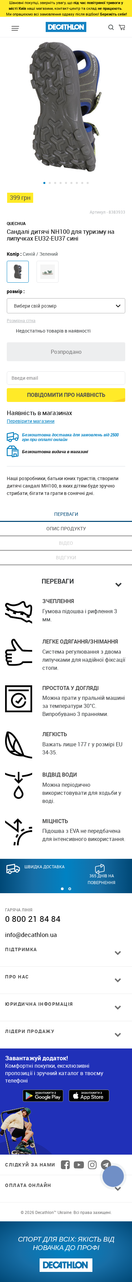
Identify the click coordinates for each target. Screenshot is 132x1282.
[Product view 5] (66, 183)
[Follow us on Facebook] (65, 1165)
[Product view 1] (44, 183)
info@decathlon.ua (31, 935)
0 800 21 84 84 (33, 918)
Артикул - (99, 212)
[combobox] (66, 305)
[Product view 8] (82, 183)
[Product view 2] (50, 183)
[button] (62, 889)
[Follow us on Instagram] (92, 1165)
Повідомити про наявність (66, 395)
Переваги (66, 514)
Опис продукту (66, 528)
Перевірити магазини (30, 421)
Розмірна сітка (21, 320)
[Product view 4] (61, 183)
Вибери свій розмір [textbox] (35, 306)
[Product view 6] (71, 183)
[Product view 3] (55, 183)
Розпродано (66, 351)
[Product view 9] (88, 183)
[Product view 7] (77, 183)
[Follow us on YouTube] (79, 1165)
